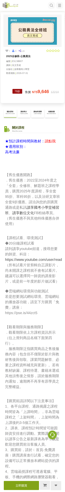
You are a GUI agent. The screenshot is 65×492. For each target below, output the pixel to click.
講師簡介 (24, 112)
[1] (7, 50)
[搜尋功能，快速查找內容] (51, 5)
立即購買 (21, 485)
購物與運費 (38, 112)
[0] (13, 50)
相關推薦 (51, 112)
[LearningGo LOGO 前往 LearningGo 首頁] (10, 5)
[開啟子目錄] (59, 5)
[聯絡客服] (52, 435)
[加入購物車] (45, 485)
